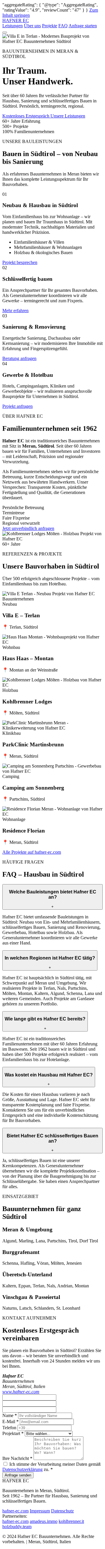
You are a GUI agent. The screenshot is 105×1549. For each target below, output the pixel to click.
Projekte (49, 25)
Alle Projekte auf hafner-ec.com (31, 852)
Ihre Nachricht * (17, 1458)
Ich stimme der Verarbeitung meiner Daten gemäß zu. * (51, 1467)
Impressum (40, 1510)
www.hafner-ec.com (20, 1391)
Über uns (32, 25)
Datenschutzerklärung (22, 1469)
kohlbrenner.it (71, 1521)
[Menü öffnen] (4, 32)
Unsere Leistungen (67, 115)
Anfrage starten (83, 25)
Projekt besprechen (19, 262)
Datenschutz (62, 1510)
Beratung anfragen (19, 358)
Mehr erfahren (15, 310)
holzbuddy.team (17, 1526)
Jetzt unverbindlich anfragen (28, 528)
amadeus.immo (43, 1521)
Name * (9, 1415)
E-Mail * (10, 1421)
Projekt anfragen (17, 406)
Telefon (9, 1427)
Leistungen (12, 25)
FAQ (63, 25)
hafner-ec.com (15, 1510)
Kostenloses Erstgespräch (26, 115)
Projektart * (13, 1433)
